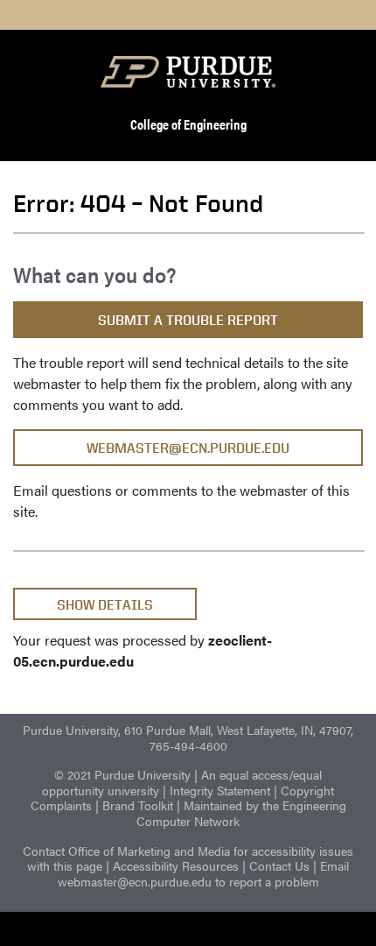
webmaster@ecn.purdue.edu (188, 448)
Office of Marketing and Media (149, 850)
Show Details (105, 605)
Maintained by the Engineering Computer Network (241, 813)
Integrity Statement (220, 790)
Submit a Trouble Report (188, 320)
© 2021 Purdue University (122, 774)
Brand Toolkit (137, 805)
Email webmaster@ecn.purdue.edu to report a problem (204, 873)
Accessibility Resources (176, 865)
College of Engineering (188, 124)
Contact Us (279, 865)
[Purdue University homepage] (188, 72)
